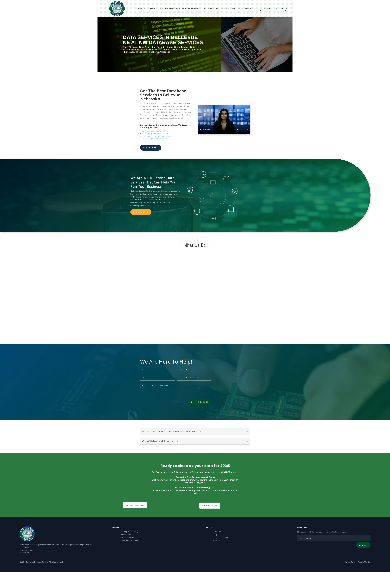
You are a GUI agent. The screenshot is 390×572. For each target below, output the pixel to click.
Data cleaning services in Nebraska (154, 139)
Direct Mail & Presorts (168, 9)
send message (200, 402)
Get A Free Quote (139, 71)
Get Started (141, 212)
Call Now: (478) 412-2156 (273, 8)
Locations (207, 9)
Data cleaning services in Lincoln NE (155, 133)
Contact (249, 9)
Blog (234, 9)
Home (139, 9)
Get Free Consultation (135, 505)
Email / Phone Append (190, 9)
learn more (150, 148)
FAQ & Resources (222, 9)
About (240, 9)
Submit (363, 545)
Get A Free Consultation (343, 71)
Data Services (149, 9)
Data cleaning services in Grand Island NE (157, 136)
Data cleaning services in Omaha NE (155, 131)
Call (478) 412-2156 (209, 505)
